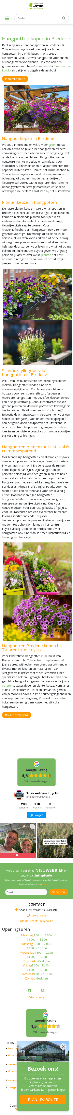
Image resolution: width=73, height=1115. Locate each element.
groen (52, 145)
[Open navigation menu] (7, 18)
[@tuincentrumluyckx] (19, 795)
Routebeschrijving (16, 715)
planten (46, 255)
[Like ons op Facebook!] (30, 990)
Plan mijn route (15, 79)
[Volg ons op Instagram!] (43, 990)
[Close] (63, 1046)
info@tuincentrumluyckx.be (36, 921)
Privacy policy (36, 997)
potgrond (8, 685)
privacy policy (48, 884)
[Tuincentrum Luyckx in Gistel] (36, 6)
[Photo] (36, 109)
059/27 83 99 (38, 915)
